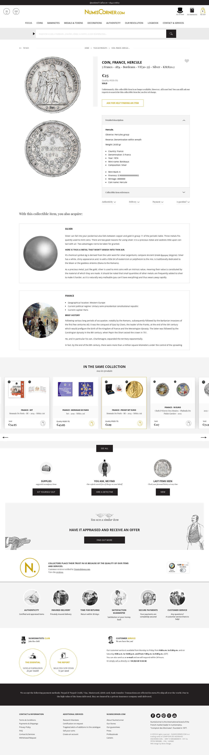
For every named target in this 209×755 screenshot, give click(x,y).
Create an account (70, 734)
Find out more (104, 540)
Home (87, 48)
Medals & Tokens (73, 22)
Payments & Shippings (28, 723)
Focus (28, 22)
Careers (110, 738)
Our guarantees (113, 727)
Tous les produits (100, 48)
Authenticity (113, 22)
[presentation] (5, 437)
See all (104, 448)
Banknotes (53, 22)
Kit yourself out (46, 492)
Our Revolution (134, 22)
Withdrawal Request (27, 738)
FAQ (21, 731)
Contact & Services (173, 22)
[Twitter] (158, 715)
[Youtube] (174, 715)
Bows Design (166, 743)
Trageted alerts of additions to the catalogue (81, 727)
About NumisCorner (115, 720)
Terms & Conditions (27, 720)
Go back (26, 48)
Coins (40, 22)
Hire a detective (104, 492)
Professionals (112, 734)
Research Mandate (71, 720)
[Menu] (188, 563)
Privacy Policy (25, 727)
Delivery (133, 201)
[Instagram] (169, 715)
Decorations (94, 22)
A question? (182, 201)
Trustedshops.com (82, 569)
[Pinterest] (163, 715)
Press (109, 731)
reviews (59, 572)
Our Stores (111, 723)
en (7, 11)
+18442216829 (113, 2)
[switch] (183, 570)
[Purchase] (92, 423)
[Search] (171, 34)
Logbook (153, 22)
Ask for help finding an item (123, 103)
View (163, 492)
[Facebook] (152, 715)
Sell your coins (69, 731)
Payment (157, 201)
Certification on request (73, 723)
